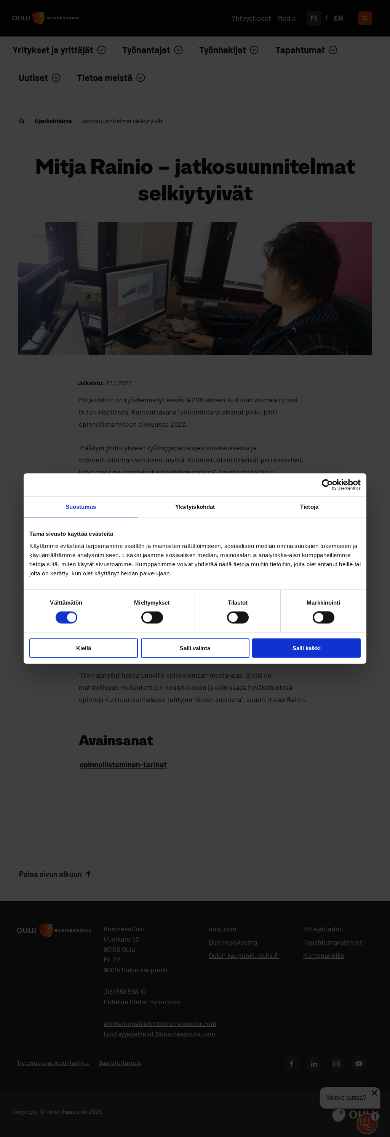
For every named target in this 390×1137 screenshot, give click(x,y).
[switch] (152, 617)
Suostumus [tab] (81, 506)
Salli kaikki (306, 648)
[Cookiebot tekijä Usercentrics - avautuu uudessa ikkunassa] (327, 485)
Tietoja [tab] (309, 506)
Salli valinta (195, 648)
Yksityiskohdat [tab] (195, 506)
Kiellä (83, 648)
